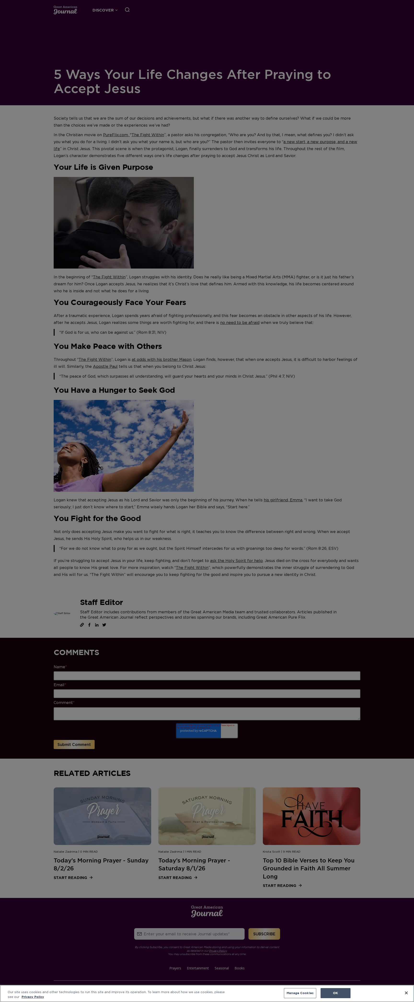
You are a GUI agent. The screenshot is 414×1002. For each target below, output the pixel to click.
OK (335, 993)
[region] (207, 993)
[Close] (406, 993)
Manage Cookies (300, 993)
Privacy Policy (33, 996)
